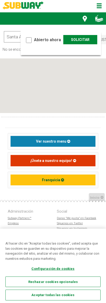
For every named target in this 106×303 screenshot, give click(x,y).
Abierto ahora (47, 39)
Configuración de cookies (52, 269)
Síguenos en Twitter (70, 223)
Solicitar (80, 40)
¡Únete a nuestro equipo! (51, 161)
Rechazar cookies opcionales (53, 282)
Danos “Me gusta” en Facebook (76, 218)
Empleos (13, 223)
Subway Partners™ (19, 218)
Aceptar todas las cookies (52, 295)
